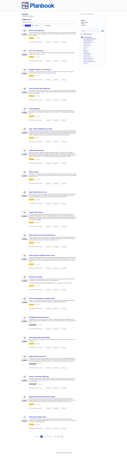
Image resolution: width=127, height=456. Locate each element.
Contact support (88, 34)
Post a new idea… (84, 22)
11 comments (37, 404)
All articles (86, 63)
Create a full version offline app (39, 376)
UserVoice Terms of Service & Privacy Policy (63, 452)
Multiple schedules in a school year (40, 69)
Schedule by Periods (35, 277)
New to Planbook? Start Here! (90, 39)
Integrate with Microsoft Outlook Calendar (42, 397)
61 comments (37, 159)
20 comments (37, 56)
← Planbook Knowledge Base (28, 16)
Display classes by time (36, 150)
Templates (86, 52)
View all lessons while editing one (39, 88)
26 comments (37, 264)
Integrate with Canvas (36, 212)
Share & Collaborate (88, 60)
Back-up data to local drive (37, 356)
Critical (65, 42)
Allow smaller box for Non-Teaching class (42, 235)
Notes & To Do (86, 55)
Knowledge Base (88, 37)
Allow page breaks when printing (39, 337)
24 (58, 436)
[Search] (102, 31)
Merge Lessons (34, 172)
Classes (85, 47)
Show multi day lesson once (38, 192)
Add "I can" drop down (36, 50)
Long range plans (34, 108)
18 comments (37, 179)
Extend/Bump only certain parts (39, 317)
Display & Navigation (88, 42)
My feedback (47, 25)
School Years (86, 43)
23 (55, 436)
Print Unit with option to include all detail (42, 298)
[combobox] (92, 30)
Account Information (88, 40)
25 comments (37, 285)
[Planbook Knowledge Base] (38, 5)
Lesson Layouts (87, 45)
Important (57, 42)
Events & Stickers (87, 53)
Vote (24, 34)
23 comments (40, 324)
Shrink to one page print (36, 30)
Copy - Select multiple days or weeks (40, 129)
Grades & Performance (88, 58)
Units (85, 48)
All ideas (83, 23)
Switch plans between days (37, 417)
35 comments (37, 116)
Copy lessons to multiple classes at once (42, 255)
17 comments (40, 363)
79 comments (37, 75)
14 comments (37, 424)
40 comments (37, 137)
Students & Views (87, 56)
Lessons (85, 50)
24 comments (37, 38)
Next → (62, 436)
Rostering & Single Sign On (89, 61)
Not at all (49, 42)
